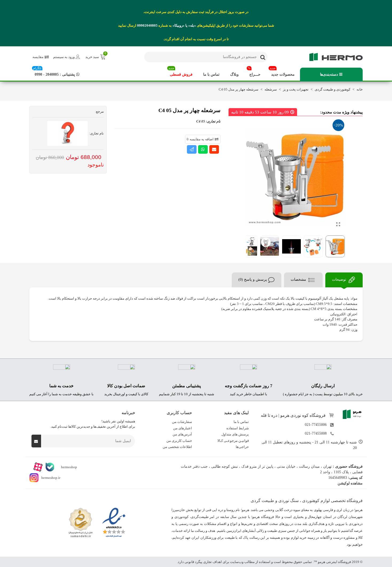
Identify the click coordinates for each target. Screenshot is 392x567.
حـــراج (254, 72)
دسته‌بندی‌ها (329, 74)
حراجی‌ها (242, 447)
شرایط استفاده (237, 428)
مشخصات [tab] (299, 280)
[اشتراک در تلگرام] (192, 149)
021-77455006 (316, 425)
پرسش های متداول (235, 434)
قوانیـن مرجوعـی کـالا (233, 440)
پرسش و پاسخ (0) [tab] (252, 280)
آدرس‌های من (182, 434)
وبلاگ (234, 74)
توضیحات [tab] (339, 280)
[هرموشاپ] (333, 57)
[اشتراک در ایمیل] (214, 149)
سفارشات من (182, 422)
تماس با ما (211, 74)
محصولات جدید (282, 72)
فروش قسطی (180, 72)
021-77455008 (316, 433)
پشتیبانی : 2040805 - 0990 (54, 72)
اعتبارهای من (182, 428)
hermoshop (68, 467)
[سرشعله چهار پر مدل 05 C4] (338, 225)
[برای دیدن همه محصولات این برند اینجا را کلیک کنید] (67, 133)
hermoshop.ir (50, 477)
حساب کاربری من (179, 440)
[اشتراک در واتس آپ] (203, 149)
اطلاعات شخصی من (177, 447)
